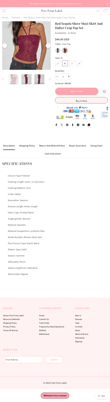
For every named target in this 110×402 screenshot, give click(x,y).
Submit (54, 359)
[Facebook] (56, 124)
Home (5, 17)
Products (15, 17)
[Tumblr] (72, 124)
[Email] (83, 124)
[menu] (4, 10)
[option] (26, 45)
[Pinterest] (67, 124)
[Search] (98, 11)
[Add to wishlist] (104, 91)
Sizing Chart (96, 145)
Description (9, 145)
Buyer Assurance (77, 145)
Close (107, 4)
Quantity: (59, 70)
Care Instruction (53, 153)
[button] (4, 45)
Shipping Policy (27, 145)
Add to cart (77, 91)
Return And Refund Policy (52, 145)
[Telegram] (78, 124)
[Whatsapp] (89, 124)
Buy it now (81, 100)
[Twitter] (61, 124)
